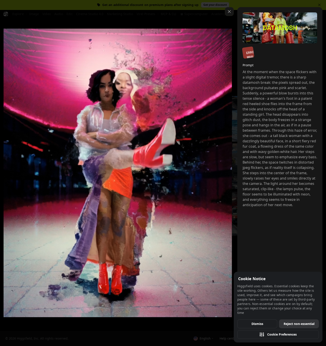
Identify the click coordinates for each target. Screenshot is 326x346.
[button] (278, 334)
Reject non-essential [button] (299, 324)
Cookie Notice (252, 278)
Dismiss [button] (257, 324)
